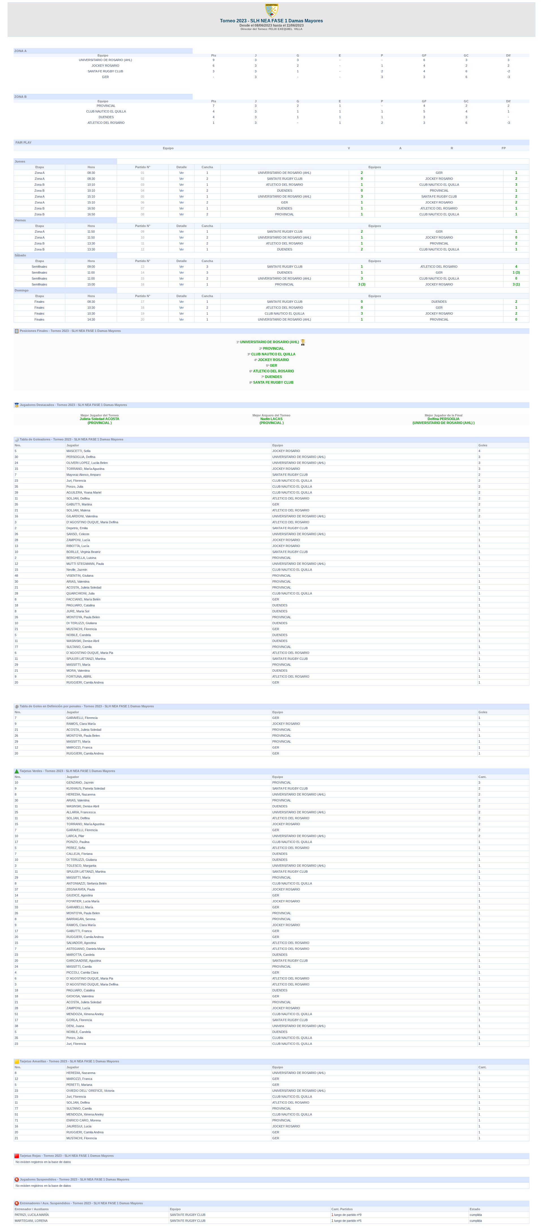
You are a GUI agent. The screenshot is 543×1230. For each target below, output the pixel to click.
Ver (181, 172)
